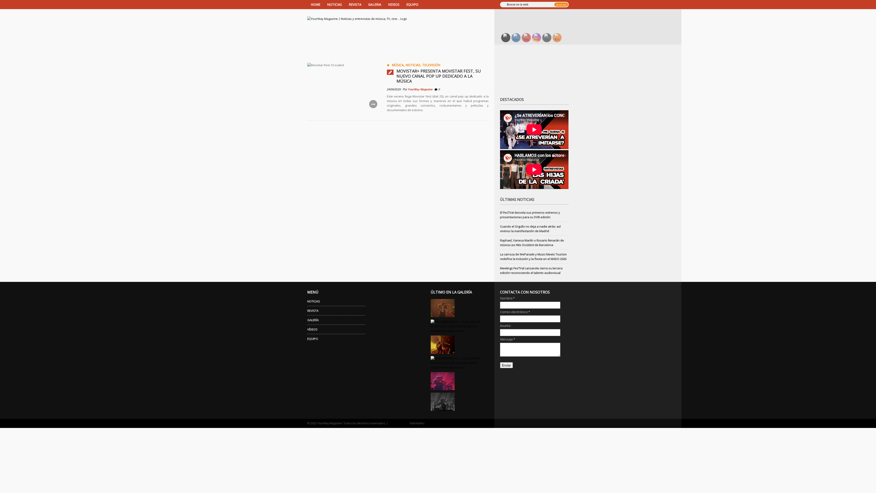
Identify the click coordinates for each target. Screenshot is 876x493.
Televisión (431, 65)
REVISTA (355, 4)
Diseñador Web (398, 423)
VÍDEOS (312, 329)
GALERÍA (313, 320)
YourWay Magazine (420, 89)
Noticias (413, 65)
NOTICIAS (334, 4)
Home (315, 4)
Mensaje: (507, 339)
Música (398, 65)
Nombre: (507, 298)
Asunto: (505, 325)
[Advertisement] (537, 17)
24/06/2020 (394, 89)
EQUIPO (412, 4)
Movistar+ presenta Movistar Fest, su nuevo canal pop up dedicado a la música (438, 76)
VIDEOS (393, 4)
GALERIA (374, 4)
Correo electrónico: (515, 312)
